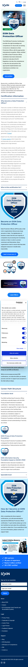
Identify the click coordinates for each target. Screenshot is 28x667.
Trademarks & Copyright (8, 620)
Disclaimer (5, 631)
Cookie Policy (5, 623)
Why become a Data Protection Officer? (12, 102)
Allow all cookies (14, 353)
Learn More (14, 295)
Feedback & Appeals (7, 628)
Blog (3, 639)
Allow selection (14, 358)
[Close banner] (25, 302)
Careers (4, 605)
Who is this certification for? (11, 187)
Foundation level (7, 393)
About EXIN (5, 602)
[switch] (24, 333)
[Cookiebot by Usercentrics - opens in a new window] (16, 303)
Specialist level (6, 475)
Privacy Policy (5, 618)
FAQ (3, 647)
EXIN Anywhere (6, 642)
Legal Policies (6, 625)
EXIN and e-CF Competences (9, 644)
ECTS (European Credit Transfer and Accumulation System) (11, 608)
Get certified (8, 76)
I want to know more (9, 254)
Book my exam (18, 5)
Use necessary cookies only (14, 363)
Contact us (5, 650)
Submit (5, 593)
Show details (20, 348)
